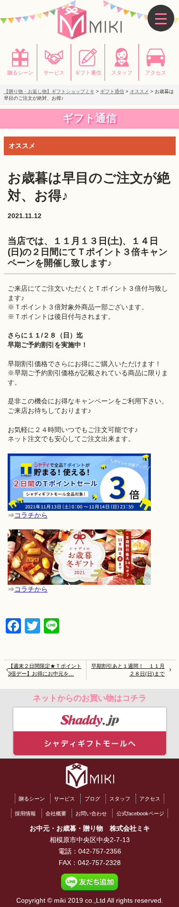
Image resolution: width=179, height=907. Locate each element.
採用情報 (25, 813)
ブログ (92, 799)
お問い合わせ (91, 813)
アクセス (149, 799)
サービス (64, 799)
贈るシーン (32, 799)
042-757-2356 (99, 851)
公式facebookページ (140, 813)
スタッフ (119, 799)
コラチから (31, 515)
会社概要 (55, 813)
